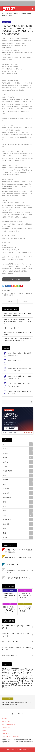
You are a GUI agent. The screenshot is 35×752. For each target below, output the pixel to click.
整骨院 (28, 681)
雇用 (6, 685)
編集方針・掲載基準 (6, 721)
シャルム (26, 293)
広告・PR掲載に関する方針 (8, 724)
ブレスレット (10, 677)
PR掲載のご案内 (6, 727)
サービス (17, 457)
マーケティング (11, 679)
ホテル (4, 679)
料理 (17, 502)
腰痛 (25, 683)
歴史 (17, 506)
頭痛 (8, 685)
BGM (3, 669)
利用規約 (4, 730)
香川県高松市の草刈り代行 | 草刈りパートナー (18, 578)
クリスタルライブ (18, 672)
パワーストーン (23, 674)
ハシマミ (12, 674)
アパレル (17, 448)
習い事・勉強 (17, 519)
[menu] (32, 8)
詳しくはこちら (16, 279)
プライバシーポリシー (7, 733)
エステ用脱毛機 (11, 293)
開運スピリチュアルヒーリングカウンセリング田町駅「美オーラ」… (9, 610)
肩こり (21, 683)
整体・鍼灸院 (6, 22)
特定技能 (14, 683)
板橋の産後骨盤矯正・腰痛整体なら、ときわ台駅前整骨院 (17, 333)
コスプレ (27, 672)
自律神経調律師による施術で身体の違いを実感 (9, 595)
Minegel (7, 669)
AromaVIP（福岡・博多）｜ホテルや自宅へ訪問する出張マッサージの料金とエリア (17, 339)
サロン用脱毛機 (19, 293)
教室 (14, 681)
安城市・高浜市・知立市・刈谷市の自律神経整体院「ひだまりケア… (20, 354)
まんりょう (5, 670)
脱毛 (8, 295)
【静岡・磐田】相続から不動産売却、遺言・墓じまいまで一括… (16, 635)
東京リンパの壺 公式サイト (12, 328)
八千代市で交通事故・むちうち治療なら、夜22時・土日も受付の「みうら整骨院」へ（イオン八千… (17, 321)
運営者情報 (4, 718)
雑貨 (17, 533)
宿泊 (11, 681)
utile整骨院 (22, 669)
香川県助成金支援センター (9, 655)
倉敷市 (26, 679)
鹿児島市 (7, 687)
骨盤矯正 (14, 685)
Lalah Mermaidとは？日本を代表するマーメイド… (18, 558)
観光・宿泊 (17, 524)
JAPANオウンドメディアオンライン (20, 749)
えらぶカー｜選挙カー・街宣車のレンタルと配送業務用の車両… (16, 649)
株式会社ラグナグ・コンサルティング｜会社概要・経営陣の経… (18, 551)
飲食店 (17, 537)
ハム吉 (16, 673)
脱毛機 (11, 295)
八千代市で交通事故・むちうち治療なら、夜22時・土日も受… (16, 627)
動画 (8, 681)
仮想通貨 (20, 679)
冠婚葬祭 (17, 479)
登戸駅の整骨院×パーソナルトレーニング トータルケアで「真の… (19, 370)
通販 (17, 528)
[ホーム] (2, 13)
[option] (17, 702)
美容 (17, 515)
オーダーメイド (20, 670)
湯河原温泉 (7, 683)
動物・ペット (17, 484)
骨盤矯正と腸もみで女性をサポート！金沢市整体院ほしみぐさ (20, 377)
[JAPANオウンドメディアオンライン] (8, 9)
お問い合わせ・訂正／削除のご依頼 (10, 736)
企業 (17, 475)
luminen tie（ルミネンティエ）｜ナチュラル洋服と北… (25, 609)
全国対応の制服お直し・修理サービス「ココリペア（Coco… (19, 571)
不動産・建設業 (17, 471)
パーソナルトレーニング (18, 675)
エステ (5, 293)
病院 (17, 510)
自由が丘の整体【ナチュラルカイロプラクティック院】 (20, 393)
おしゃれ (30, 669)
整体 (16, 681)
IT (17, 444)
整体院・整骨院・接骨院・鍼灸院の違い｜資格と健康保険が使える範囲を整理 (17, 314)
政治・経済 (17, 493)
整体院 (22, 680)
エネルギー (17, 453)
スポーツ (17, 462)
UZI (26, 669)
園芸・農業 (17, 488)
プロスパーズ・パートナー (23, 677)
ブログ (17, 466)
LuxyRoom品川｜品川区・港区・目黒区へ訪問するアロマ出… (19, 385)
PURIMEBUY (15, 669)
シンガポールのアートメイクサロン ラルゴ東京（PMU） (25, 595)
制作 (5, 681)
